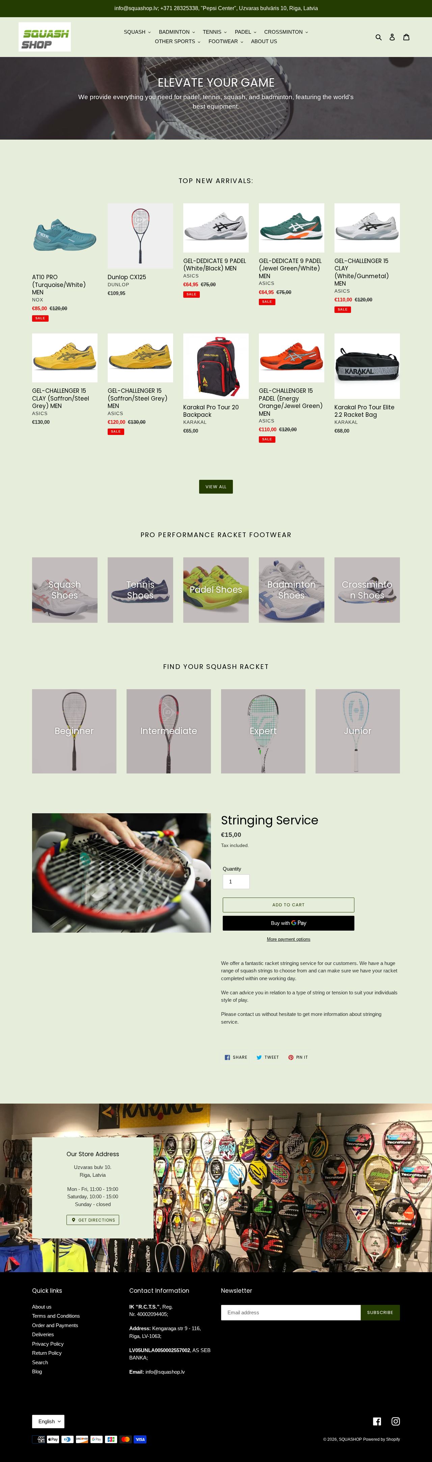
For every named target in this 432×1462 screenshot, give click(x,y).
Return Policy (47, 1353)
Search (40, 1362)
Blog (37, 1371)
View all (216, 487)
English (46, 1421)
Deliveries (43, 1334)
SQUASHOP (350, 1439)
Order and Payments (55, 1325)
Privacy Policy (48, 1344)
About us (42, 1307)
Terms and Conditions (56, 1316)
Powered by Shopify (381, 1439)
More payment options (288, 939)
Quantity (232, 869)
